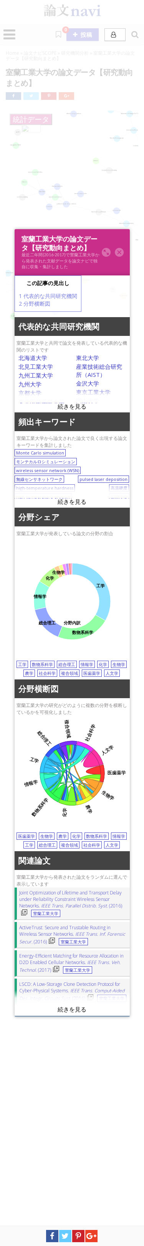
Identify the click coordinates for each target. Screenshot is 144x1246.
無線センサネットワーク (39, 479)
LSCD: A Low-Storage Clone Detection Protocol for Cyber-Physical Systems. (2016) (71, 991)
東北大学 (87, 358)
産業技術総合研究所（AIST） (99, 371)
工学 (22, 665)
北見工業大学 (35, 367)
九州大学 (29, 384)
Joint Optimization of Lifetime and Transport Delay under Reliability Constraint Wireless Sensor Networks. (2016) (70, 899)
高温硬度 (119, 488)
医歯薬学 (91, 673)
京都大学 (29, 393)
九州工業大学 (35, 376)
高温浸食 (119, 497)
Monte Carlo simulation (40, 453)
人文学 (112, 673)
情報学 (87, 665)
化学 (103, 665)
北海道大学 (32, 358)
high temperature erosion (43, 497)
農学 (29, 673)
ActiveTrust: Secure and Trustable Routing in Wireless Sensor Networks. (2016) (72, 935)
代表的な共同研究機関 (48, 296)
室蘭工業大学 (45, 914)
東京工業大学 (93, 392)
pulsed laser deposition (103, 479)
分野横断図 (34, 304)
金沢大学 (87, 384)
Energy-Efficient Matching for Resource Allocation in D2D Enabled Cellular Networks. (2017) (71, 963)
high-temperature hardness (44, 488)
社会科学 (47, 673)
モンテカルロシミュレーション (45, 462)
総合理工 (66, 665)
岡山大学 (87, 401)
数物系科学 (42, 665)
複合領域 (69, 673)
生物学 (119, 665)
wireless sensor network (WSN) (47, 471)
